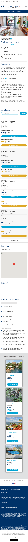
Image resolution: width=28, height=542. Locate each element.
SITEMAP (15, 487)
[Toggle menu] (26, 7)
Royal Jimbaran (10, 375)
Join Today (8, 1)
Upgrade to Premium (5, 3)
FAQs (19, 487)
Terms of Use (18, 498)
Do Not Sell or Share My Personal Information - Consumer (13, 505)
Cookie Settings (14, 537)
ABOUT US (3, 487)
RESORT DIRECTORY (5, 489)
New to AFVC (15, 1)
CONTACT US (9, 487)
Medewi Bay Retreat (11, 460)
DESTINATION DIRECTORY (15, 489)
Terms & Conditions (11, 498)
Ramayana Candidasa (12, 403)
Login (2, 1)
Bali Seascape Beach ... (12, 432)
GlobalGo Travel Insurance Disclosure (9, 507)
